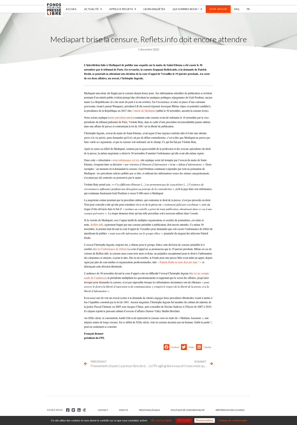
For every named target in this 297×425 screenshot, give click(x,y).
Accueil (71, 9)
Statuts (123, 410)
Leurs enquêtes (154, 9)
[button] (172, 347)
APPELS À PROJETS (121, 9)
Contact (103, 410)
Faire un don (218, 9)
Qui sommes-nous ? (186, 9)
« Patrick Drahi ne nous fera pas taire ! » (179, 262)
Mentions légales (149, 410)
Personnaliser (204, 420)
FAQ (236, 9)
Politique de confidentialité (188, 410)
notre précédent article (121, 117)
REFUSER (184, 420)
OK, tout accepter (161, 420)
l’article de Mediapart (144, 110)
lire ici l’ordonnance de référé (109, 249)
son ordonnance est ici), (127, 160)
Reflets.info (97, 224)
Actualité (91, 9)
